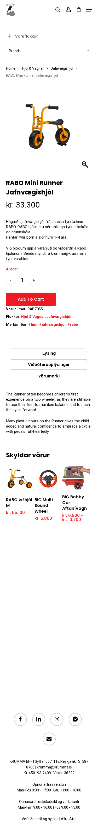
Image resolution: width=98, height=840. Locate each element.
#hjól (32, 324)
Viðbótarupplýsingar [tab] (49, 364)
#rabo (72, 324)
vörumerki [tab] (49, 375)
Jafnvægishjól (62, 68)
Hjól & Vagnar (33, 68)
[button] (89, 9)
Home (10, 68)
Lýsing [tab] (49, 353)
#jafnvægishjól (52, 324)
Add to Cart (31, 299)
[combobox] (49, 51)
